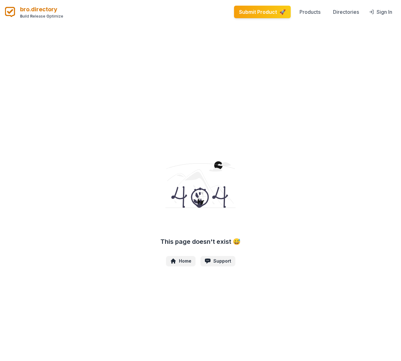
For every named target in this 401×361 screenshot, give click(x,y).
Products (309, 12)
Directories (346, 12)
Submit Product (262, 12)
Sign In (384, 12)
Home (185, 261)
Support (222, 261)
